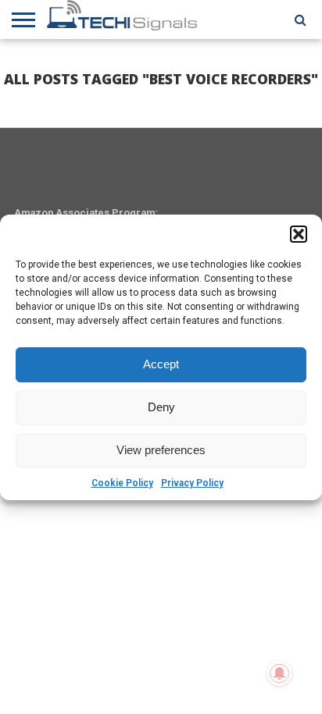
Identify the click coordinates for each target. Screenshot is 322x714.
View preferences (161, 449)
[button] (298, 234)
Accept (161, 364)
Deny (161, 407)
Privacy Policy (192, 483)
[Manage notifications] (279, 673)
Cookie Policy (122, 483)
